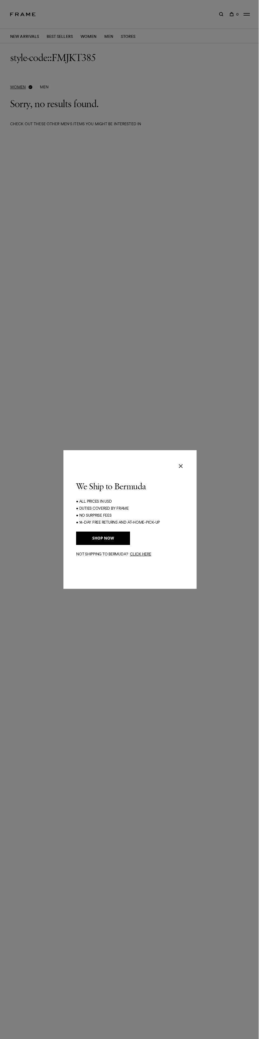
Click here (140, 554)
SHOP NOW (103, 538)
